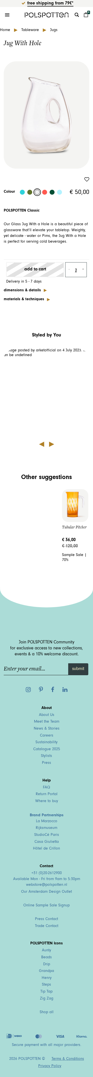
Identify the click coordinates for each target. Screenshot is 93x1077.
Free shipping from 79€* (50, 3)
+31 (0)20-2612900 (46, 873)
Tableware (30, 30)
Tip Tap (46, 992)
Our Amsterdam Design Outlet (46, 892)
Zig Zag (46, 999)
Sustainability (46, 742)
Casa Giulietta (46, 842)
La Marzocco (46, 821)
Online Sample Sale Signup (46, 906)
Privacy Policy (49, 1066)
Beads (46, 958)
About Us (46, 715)
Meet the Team (46, 722)
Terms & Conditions (68, 1059)
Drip (46, 964)
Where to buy (46, 801)
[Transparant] (37, 192)
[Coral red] (44, 192)
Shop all (47, 1012)
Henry (47, 978)
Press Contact (46, 919)
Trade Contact (46, 926)
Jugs (54, 30)
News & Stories (47, 729)
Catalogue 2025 (46, 749)
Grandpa (46, 971)
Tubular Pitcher (74, 527)
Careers (46, 736)
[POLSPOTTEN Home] (46, 15)
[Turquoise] (22, 192)
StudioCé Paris (46, 835)
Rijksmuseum (46, 828)
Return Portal (47, 794)
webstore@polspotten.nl (46, 885)
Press (46, 763)
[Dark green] (52, 192)
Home (5, 30)
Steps (46, 985)
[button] (46, 393)
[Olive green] (29, 192)
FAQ (46, 788)
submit (78, 669)
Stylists (46, 756)
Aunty (46, 951)
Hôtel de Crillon (46, 849)
